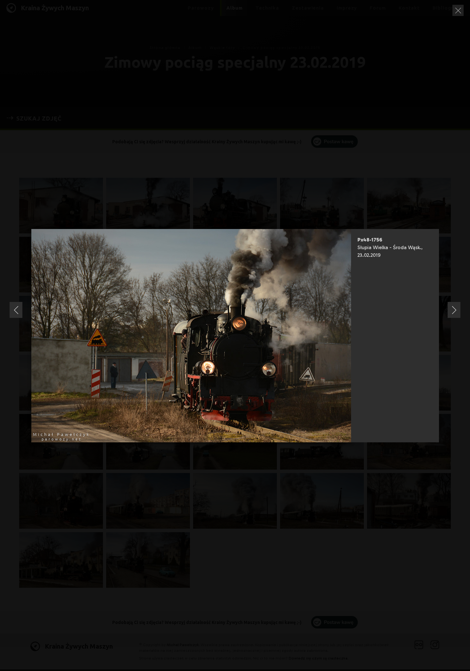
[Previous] (16, 310)
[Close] (458, 10)
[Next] (454, 310)
